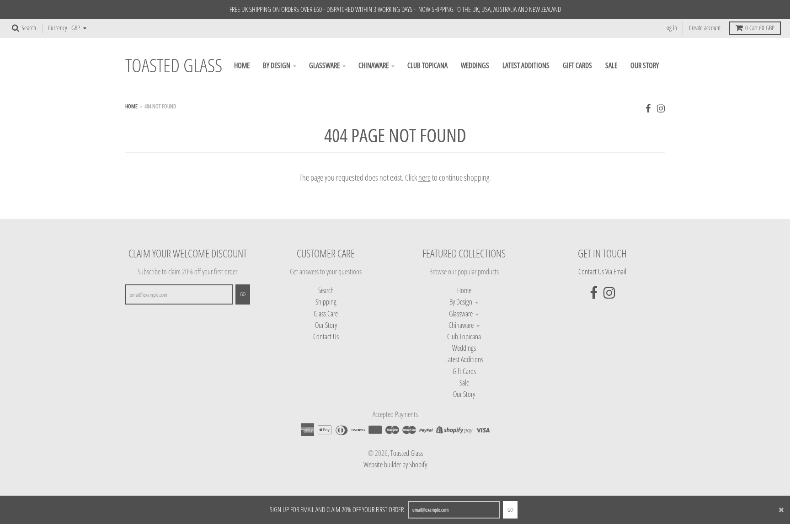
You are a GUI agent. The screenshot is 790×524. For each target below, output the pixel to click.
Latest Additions (464, 359)
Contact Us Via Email (602, 272)
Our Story (326, 325)
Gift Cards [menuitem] (577, 65)
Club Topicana (464, 337)
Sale (464, 383)
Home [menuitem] (242, 65)
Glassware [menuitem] (324, 65)
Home (131, 106)
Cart (759, 28)
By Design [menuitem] (276, 65)
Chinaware (461, 325)
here (424, 177)
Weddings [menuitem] (475, 65)
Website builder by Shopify (395, 465)
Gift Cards (464, 371)
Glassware (461, 314)
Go (510, 509)
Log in (670, 28)
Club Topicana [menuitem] (427, 65)
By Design (460, 302)
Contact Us (326, 337)
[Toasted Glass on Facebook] (648, 108)
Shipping (325, 302)
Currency (57, 28)
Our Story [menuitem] (644, 65)
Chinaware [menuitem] (373, 65)
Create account (705, 28)
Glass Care (326, 314)
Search (326, 290)
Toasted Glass (173, 65)
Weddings (464, 348)
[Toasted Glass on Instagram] (661, 108)
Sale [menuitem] (611, 65)
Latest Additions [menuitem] (526, 65)
